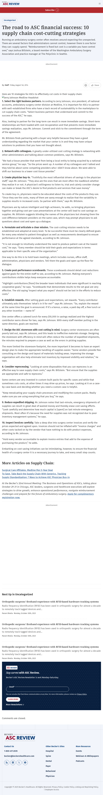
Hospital (50, 751)
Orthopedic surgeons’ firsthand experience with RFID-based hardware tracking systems (50, 601)
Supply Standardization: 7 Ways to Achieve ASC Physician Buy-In (36, 477)
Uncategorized (10, 20)
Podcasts (80, 761)
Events (79, 751)
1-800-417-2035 (10, 751)
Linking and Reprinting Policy (86, 787)
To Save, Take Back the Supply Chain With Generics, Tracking (34, 473)
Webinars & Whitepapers (87, 756)
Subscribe (50, 10)
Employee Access (52, 790)
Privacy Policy (82, 694)
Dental (49, 761)
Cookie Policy (69, 787)
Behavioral (51, 771)
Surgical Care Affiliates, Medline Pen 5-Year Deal (27, 470)
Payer (48, 766)
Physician (50, 776)
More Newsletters (14, 704)
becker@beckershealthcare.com (19, 756)
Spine (48, 756)
